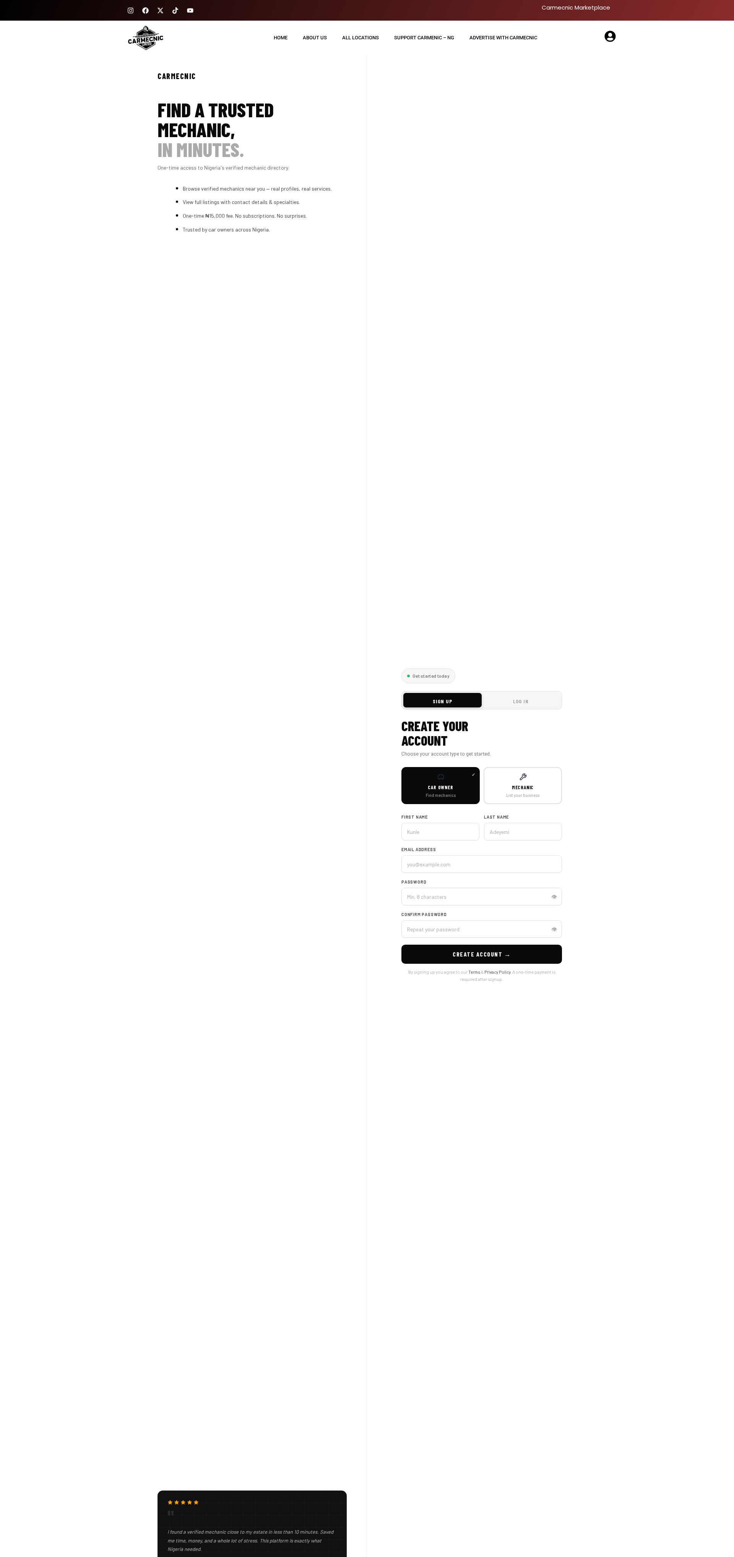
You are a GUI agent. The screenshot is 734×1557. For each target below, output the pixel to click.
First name (414, 816)
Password (413, 881)
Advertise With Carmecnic (503, 37)
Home (280, 37)
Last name (496, 816)
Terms (474, 971)
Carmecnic (177, 76)
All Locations (360, 37)
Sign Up (442, 701)
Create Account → (482, 954)
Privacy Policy (497, 971)
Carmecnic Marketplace (576, 7)
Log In (521, 701)
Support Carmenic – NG (424, 37)
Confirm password (424, 914)
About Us (315, 37)
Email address (418, 849)
